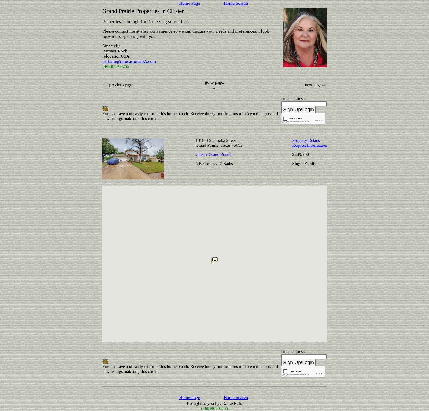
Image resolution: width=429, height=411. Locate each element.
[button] (214, 260)
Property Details (306, 140)
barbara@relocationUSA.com (129, 61)
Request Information (309, 145)
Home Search (236, 3)
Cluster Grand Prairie (213, 154)
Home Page (189, 3)
